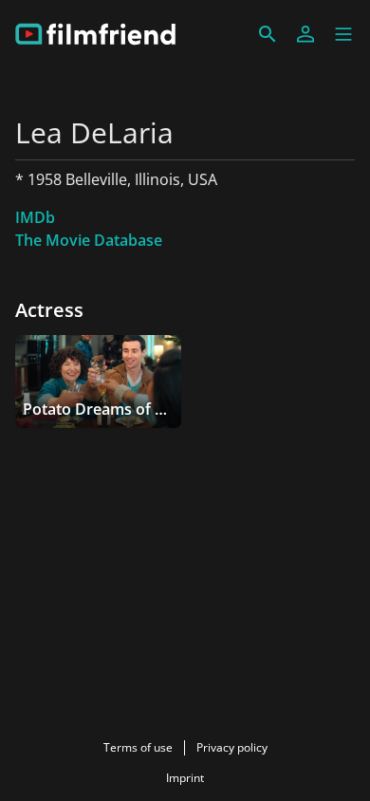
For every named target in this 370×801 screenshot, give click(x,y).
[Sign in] (305, 34)
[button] (343, 34)
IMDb (35, 217)
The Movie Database (88, 240)
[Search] (268, 34)
